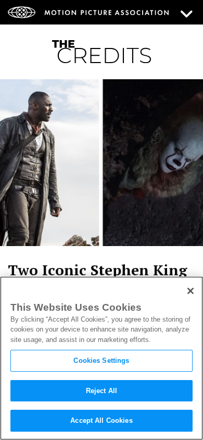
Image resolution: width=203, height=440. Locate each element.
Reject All (101, 391)
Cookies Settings (101, 360)
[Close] (190, 290)
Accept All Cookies (101, 420)
